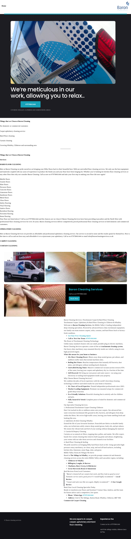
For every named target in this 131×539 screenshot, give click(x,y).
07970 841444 (91, 338)
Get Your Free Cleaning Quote (79, 336)
